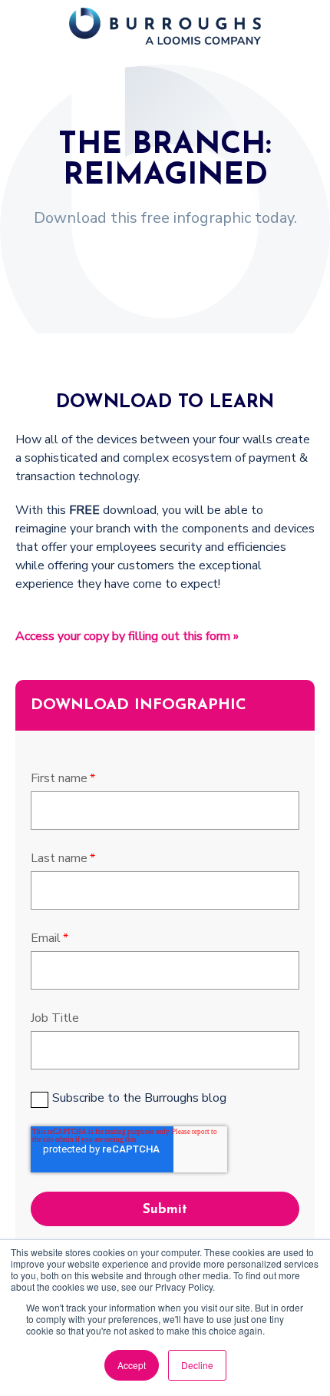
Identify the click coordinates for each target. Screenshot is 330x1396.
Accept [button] (131, 1364)
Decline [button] (197, 1364)
